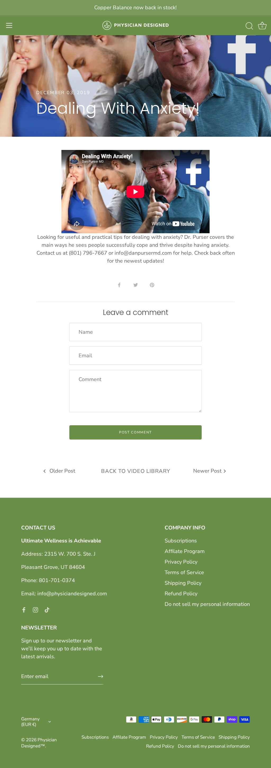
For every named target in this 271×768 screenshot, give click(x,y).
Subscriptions (181, 540)
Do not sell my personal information (207, 604)
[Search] (249, 26)
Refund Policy (181, 593)
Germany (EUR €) (30, 722)
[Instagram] (35, 609)
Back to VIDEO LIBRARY (135, 471)
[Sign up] (100, 676)
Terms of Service (184, 572)
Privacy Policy (181, 561)
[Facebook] (23, 609)
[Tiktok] (47, 609)
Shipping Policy (183, 583)
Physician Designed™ (39, 743)
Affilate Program (185, 551)
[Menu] (9, 25)
